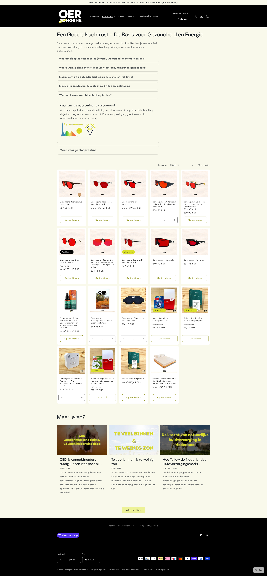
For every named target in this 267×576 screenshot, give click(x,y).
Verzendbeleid (148, 569)
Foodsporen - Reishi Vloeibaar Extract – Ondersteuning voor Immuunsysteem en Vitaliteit (69, 323)
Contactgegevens (162, 569)
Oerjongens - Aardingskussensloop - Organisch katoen (101, 320)
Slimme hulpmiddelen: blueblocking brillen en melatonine (94, 86)
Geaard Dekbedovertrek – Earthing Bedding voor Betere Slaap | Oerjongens (164, 381)
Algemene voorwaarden (131, 569)
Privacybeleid (114, 569)
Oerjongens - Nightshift (163, 260)
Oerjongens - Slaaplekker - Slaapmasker (133, 319)
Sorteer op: (163, 165)
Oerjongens (68, 569)
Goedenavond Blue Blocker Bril (130, 203)
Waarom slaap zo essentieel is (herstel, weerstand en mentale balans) (102, 58)
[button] (108, 16)
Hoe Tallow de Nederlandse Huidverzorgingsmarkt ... (185, 461)
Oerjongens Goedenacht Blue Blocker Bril (102, 203)
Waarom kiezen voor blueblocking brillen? (85, 95)
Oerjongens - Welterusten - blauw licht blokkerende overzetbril (164, 204)
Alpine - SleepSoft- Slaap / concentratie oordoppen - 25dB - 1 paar (102, 381)
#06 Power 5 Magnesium (133, 379)
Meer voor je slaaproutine (78, 150)
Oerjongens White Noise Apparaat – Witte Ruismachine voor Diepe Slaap (70, 382)
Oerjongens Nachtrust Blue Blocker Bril (70, 261)
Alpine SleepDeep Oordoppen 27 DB (161, 319)
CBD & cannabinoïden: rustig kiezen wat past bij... (81, 461)
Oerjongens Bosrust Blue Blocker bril (71, 203)
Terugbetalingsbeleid (148, 525)
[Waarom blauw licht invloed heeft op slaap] (78, 136)
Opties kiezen (72, 220)
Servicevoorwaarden (127, 525)
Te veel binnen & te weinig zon (132, 461)
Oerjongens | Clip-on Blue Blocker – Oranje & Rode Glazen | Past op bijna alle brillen (102, 263)
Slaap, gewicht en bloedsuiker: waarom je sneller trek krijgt (96, 77)
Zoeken (112, 525)
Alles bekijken (133, 510)
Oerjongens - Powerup (194, 260)
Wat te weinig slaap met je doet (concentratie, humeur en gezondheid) (102, 67)
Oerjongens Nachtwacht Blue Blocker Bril (132, 261)
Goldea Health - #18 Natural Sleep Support (194, 319)
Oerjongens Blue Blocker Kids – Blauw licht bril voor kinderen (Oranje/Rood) (195, 205)
